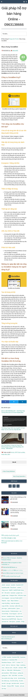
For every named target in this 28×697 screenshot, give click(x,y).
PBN (25, 667)
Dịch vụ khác (21, 452)
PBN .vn (4, 670)
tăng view (19, 619)
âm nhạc (4, 688)
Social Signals (13, 613)
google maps (5, 595)
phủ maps (4, 608)
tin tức (15, 678)
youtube (18, 621)
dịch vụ (8, 665)
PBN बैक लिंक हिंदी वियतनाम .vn (10, 567)
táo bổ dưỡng (21, 678)
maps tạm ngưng (15, 603)
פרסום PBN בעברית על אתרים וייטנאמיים (13, 573)
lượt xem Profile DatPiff (16, 598)
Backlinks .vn (5, 660)
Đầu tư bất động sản (6, 638)
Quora (18, 608)
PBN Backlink (16, 670)
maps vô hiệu (5, 606)
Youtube (17, 686)
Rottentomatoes (14, 611)
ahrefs (3, 585)
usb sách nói (5, 621)
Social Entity (5, 613)
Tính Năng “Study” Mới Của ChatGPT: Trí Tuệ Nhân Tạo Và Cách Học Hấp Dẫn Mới (13, 428)
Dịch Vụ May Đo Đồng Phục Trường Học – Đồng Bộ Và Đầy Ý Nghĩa (18, 523)
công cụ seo (5, 590)
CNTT (16, 452)
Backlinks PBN (13, 660)
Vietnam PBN (10, 686)
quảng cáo (20, 673)
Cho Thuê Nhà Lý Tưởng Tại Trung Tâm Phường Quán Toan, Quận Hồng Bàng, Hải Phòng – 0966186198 (12, 447)
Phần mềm (4, 454)
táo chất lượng (5, 680)
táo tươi (22, 683)
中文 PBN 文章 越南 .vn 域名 (8, 538)
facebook (13, 592)
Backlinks (22, 657)
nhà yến (15, 667)
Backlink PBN (15, 657)
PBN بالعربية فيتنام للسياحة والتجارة (10, 535)
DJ (22, 662)
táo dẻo (21, 680)
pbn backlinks (5, 673)
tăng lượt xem (19, 616)
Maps (18, 665)
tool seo (4, 616)
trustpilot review (11, 616)
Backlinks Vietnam (6, 662)
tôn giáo (4, 686)
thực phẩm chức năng (7, 678)
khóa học (13, 665)
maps (8, 600)
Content (18, 662)
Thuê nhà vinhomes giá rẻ (8, 636)
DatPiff (10, 590)
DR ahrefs (7, 592)
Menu (14, 1)
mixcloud (12, 606)
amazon (8, 585)
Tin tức (12, 452)
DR (3, 592)
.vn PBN (4, 657)
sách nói (20, 613)
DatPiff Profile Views (18, 590)
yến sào (22, 686)
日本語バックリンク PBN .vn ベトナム (13, 570)
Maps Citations (14, 600)
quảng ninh (5, 675)
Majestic (4, 600)
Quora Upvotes (5, 611)
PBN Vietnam (13, 673)
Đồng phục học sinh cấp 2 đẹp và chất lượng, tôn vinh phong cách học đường (18, 510)
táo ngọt (9, 683)
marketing (22, 665)
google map (19, 592)
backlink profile (5, 587)
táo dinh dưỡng (14, 680)
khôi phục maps (22, 595)
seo (20, 611)
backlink (13, 585)
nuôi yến (20, 667)
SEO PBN (14, 675)
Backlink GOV (19, 585)
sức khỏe (20, 675)
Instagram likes (13, 595)
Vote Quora (12, 621)
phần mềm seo (19, 606)
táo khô (4, 683)
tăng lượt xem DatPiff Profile (9, 619)
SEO (9, 454)
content (19, 587)
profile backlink (12, 608)
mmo (3, 667)
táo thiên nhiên (15, 683)
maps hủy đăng (6, 603)
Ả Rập (22, 621)
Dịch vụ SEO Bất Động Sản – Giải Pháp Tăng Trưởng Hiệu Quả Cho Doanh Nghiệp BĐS (13, 411)
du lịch (3, 665)
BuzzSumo (13, 587)
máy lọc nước (8, 667)
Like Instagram (5, 598)
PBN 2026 (9, 670)
